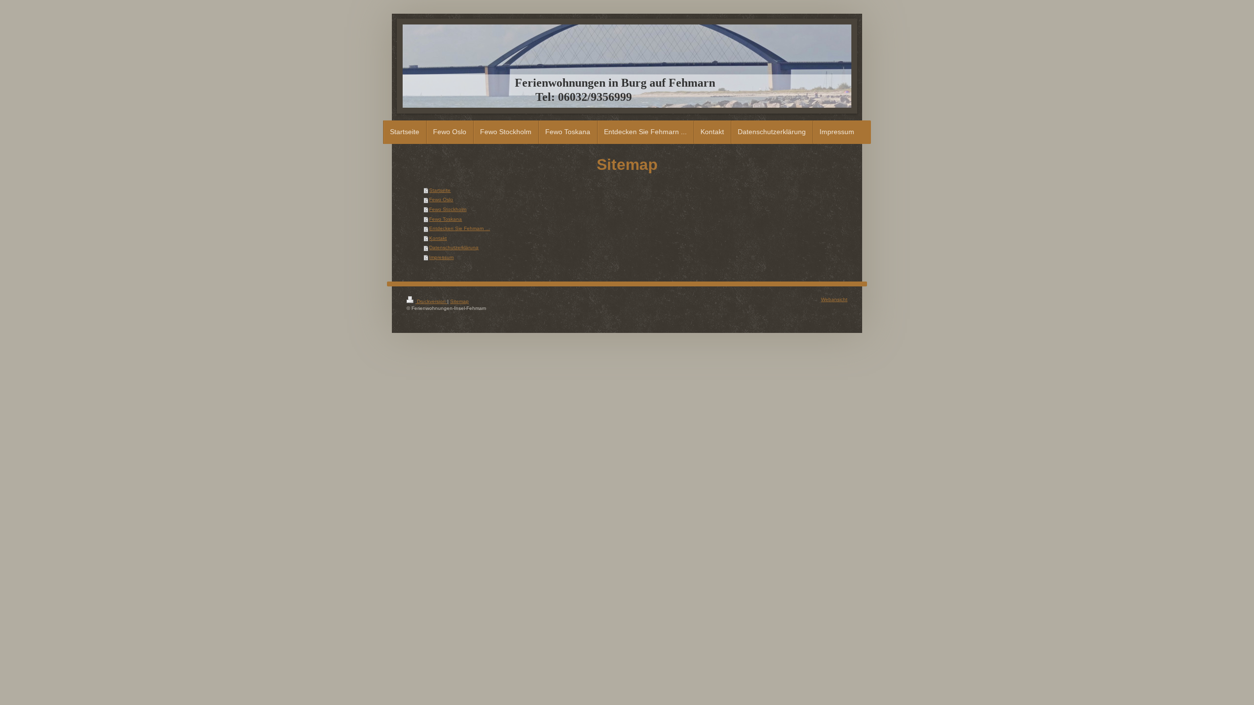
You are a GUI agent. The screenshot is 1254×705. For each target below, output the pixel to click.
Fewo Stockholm (447, 209)
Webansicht (834, 299)
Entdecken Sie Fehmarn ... (459, 228)
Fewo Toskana (445, 219)
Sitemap (459, 301)
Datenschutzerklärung (454, 247)
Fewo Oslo (441, 199)
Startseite (440, 190)
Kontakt (438, 238)
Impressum (441, 257)
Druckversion (431, 301)
